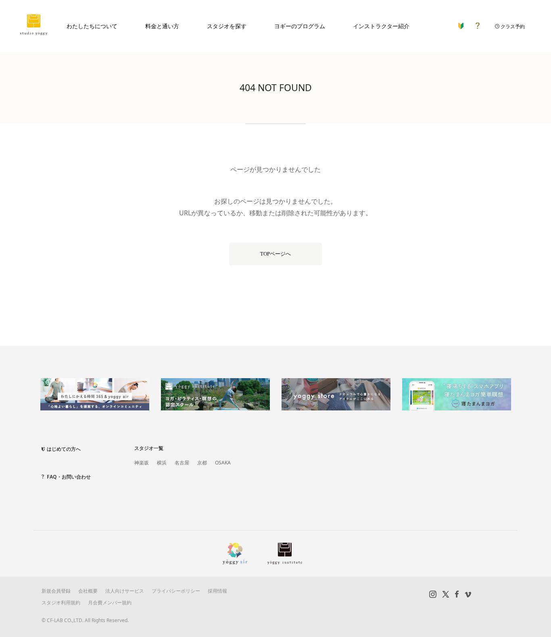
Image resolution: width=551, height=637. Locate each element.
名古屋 (182, 462)
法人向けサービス (124, 590)
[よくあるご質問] (478, 24)
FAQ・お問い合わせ (69, 476)
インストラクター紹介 (381, 26)
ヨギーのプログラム (299, 26)
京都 (202, 462)
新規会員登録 (56, 590)
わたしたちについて (92, 26)
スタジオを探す (226, 26)
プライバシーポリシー (176, 590)
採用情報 (217, 590)
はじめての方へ (64, 448)
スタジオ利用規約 (61, 602)
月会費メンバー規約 (109, 602)
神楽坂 (141, 462)
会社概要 (88, 590)
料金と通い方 (162, 26)
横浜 (162, 462)
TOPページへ (275, 254)
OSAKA (223, 462)
